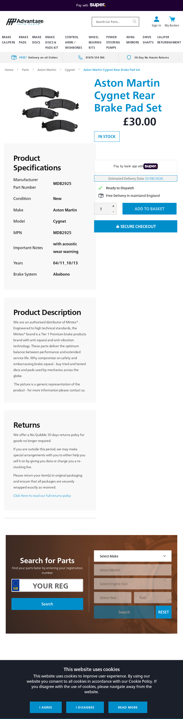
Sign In (156, 25)
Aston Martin (46, 70)
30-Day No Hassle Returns (151, 57)
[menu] (91, 42)
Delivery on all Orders (38, 57)
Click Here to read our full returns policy (42, 495)
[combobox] (115, 21)
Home (9, 70)
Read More (128, 707)
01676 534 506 (95, 57)
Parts (25, 70)
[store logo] (25, 22)
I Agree (45, 707)
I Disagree (85, 707)
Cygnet (70, 70)
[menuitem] (8, 39)
